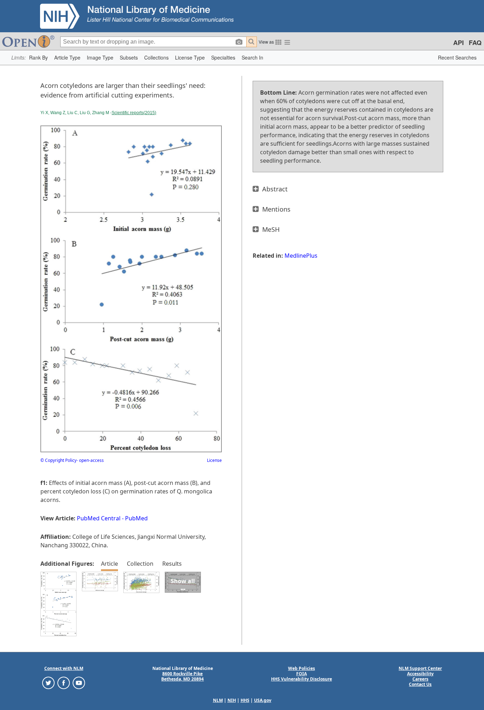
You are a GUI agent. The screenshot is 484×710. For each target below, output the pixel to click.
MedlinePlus (301, 255)
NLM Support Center (420, 668)
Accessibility (420, 674)
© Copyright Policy (58, 460)
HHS (245, 700)
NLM (218, 700)
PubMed (136, 518)
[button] (38, 57)
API (458, 42)
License (214, 460)
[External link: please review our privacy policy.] (48, 683)
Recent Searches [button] (457, 57)
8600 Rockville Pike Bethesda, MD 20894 (182, 676)
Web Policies (301, 668)
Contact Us (420, 684)
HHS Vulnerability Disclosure (301, 679)
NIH (231, 700)
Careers (420, 679)
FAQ (475, 42)
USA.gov (262, 700)
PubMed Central (98, 518)
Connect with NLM (63, 668)
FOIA (301, 674)
